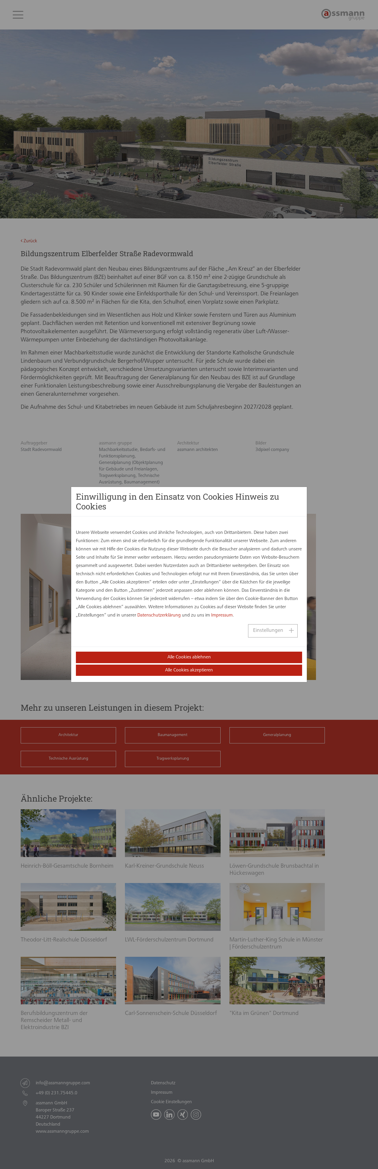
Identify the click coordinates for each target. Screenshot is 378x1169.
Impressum (222, 615)
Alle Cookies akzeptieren (189, 670)
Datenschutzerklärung (159, 615)
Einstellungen (268, 630)
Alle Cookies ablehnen (189, 657)
